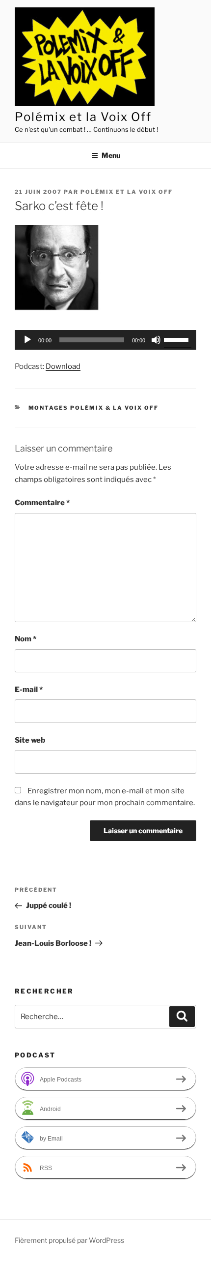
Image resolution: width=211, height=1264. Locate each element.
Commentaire (42, 502)
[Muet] (156, 340)
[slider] (177, 339)
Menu (111, 155)
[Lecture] (27, 340)
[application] (105, 340)
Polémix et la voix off (126, 191)
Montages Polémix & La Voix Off (93, 407)
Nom (25, 638)
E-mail (29, 689)
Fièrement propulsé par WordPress (69, 1240)
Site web (30, 740)
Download (63, 366)
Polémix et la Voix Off (83, 117)
